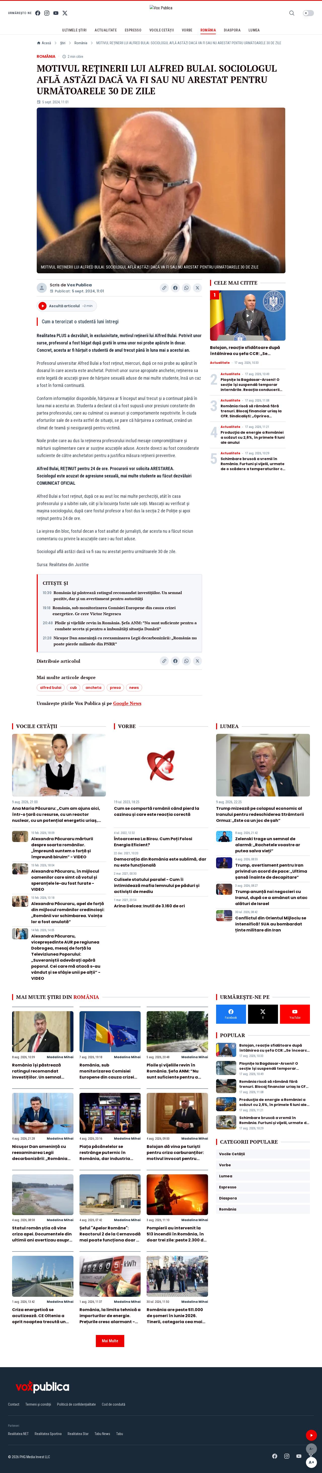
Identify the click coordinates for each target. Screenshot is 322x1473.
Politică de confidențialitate (76, 1404)
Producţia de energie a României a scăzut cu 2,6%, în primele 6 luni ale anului (253, 437)
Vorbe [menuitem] (187, 30)
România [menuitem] (208, 30)
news (134, 687)
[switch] (308, 13)
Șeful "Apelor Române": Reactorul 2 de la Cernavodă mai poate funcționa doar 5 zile (110, 1237)
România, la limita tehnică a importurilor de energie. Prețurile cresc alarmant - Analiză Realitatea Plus (110, 1319)
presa (115, 687)
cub (73, 687)
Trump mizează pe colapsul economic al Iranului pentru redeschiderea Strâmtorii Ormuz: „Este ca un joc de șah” (260, 814)
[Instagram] (47, 13)
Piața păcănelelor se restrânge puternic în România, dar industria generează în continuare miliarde (106, 1159)
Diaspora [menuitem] (232, 30)
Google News (127, 703)
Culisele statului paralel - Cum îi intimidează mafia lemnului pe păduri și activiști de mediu (156, 886)
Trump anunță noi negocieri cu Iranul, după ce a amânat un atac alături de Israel (271, 898)
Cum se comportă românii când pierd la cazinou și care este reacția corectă (156, 811)
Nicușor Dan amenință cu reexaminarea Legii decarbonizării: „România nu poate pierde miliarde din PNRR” (125, 641)
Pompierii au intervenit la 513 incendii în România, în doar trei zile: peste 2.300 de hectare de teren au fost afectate (176, 1240)
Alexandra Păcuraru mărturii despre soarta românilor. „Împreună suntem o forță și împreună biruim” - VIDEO (62, 848)
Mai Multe (110, 1340)
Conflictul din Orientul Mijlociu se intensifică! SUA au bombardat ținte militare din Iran (270, 924)
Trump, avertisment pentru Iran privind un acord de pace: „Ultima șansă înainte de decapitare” (271, 871)
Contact (13, 1404)
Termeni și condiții (38, 1404)
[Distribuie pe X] (197, 287)
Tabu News (102, 1434)
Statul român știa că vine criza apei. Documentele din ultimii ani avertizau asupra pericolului (42, 1237)
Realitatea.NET (18, 1434)
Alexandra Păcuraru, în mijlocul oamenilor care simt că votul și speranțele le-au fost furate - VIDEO (65, 880)
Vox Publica (79, 285)
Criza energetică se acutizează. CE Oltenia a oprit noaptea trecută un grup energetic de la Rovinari (39, 1322)
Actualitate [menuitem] (106, 30)
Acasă (46, 43)
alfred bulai (50, 687)
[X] (65, 13)
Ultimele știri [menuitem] (74, 30)
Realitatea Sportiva (48, 1434)
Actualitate (220, 363)
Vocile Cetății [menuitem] (161, 30)
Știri (62, 43)
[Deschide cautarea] (292, 13)
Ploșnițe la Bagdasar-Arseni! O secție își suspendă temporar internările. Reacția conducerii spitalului (250, 387)
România (80, 43)
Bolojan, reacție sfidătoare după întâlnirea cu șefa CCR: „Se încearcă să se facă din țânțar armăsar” (245, 357)
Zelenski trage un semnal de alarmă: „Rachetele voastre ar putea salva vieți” (267, 845)
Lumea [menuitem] (254, 30)
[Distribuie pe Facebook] (175, 287)
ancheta (93, 687)
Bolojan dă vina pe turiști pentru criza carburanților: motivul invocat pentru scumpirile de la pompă (175, 1156)
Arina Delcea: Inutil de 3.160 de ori (149, 906)
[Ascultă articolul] (311, 1435)
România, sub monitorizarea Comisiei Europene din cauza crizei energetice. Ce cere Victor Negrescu (114, 610)
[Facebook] (38, 13)
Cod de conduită (113, 1404)
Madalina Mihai (60, 1057)
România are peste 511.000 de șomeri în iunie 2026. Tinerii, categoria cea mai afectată (175, 1319)
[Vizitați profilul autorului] (42, 288)
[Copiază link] (164, 287)
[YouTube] (56, 13)
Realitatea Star (78, 1434)
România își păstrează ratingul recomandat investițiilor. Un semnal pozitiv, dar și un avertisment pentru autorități (118, 595)
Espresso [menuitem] (133, 30)
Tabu (119, 1434)
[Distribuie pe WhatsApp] (186, 287)
